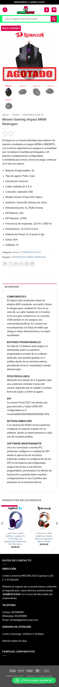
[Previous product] (11, 133)
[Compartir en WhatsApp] (5, 263)
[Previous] (2, 529)
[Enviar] (54, 19)
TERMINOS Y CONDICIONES (39, 676)
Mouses (16, 252)
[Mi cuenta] (46, 9)
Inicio (5, 115)
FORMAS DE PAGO (15, 676)
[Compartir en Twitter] (15, 263)
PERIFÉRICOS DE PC (33, 115)
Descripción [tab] (12, 287)
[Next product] (5, 133)
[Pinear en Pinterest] (26, 263)
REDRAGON (40, 257)
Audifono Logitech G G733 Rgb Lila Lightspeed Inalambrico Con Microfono (15, 540)
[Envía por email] (21, 263)
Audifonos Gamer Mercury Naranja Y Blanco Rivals (44, 538)
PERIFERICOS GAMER (22, 257)
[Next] (56, 529)
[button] (5, 9)
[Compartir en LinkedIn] (32, 263)
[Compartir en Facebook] (10, 263)
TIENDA (16, 115)
